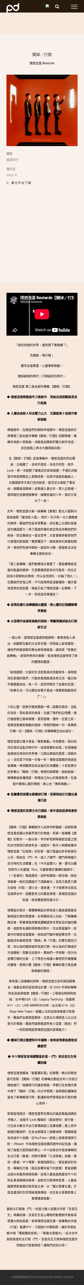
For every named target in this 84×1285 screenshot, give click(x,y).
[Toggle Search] (57, 6)
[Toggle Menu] (74, 7)
